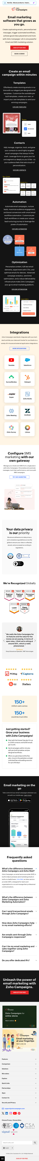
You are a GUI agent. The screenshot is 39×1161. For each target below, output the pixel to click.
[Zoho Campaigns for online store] (19, 1017)
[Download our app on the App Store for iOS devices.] (12, 800)
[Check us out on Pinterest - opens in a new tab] (19, 1113)
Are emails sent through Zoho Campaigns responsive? (17, 936)
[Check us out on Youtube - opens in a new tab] (15, 1113)
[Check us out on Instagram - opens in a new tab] (10, 1113)
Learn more (27, 795)
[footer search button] (35, 1143)
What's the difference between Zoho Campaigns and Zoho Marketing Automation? (17, 899)
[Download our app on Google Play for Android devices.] (25, 800)
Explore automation (19, 229)
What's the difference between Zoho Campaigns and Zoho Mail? (18, 869)
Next (34, 640)
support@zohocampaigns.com (15, 1108)
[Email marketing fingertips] (19, 1040)
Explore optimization (19, 289)
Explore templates (19, 107)
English (7, 1148)
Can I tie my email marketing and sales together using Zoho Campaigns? (18, 948)
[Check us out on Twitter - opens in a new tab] (3, 1113)
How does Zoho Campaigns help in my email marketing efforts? (18, 924)
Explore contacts (19, 170)
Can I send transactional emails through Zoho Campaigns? (17, 912)
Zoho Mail (20, 879)
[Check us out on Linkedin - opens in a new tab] (6, 1113)
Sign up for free (19, 48)
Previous (4, 640)
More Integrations (19, 348)
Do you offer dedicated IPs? (16, 960)
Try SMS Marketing (19, 477)
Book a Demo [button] (19, 54)
